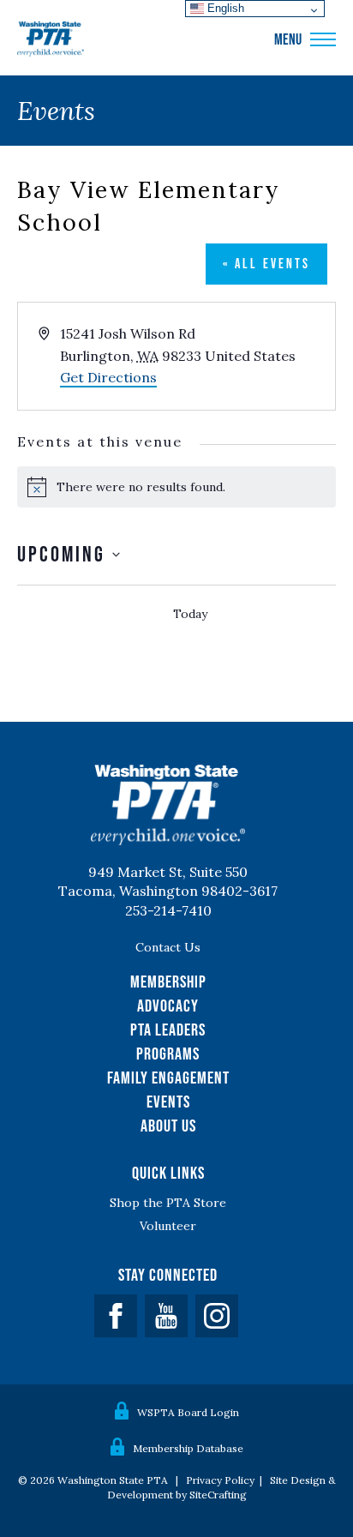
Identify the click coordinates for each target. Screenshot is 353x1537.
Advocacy (168, 1005)
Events (168, 1101)
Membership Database (188, 1448)
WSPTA (50, 39)
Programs (168, 1053)
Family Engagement (168, 1077)
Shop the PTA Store (168, 1202)
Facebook (115, 1315)
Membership (168, 981)
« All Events (266, 263)
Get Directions (108, 377)
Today (190, 613)
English (224, 8)
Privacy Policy (220, 1480)
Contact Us (167, 947)
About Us (168, 1125)
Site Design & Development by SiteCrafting (221, 1487)
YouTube (166, 1315)
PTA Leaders (168, 1029)
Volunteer (168, 1226)
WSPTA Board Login (188, 1412)
